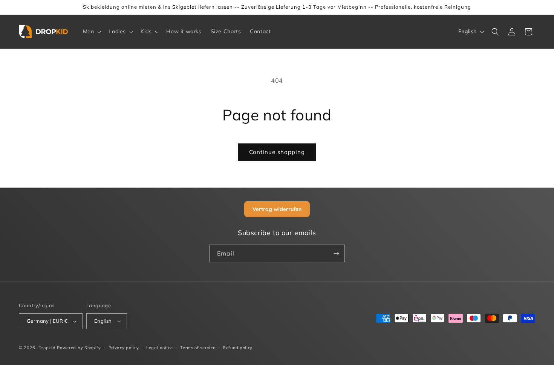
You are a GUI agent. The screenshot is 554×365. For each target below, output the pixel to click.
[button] (91, 31)
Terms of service (197, 347)
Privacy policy (124, 347)
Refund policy (238, 347)
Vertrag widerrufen (277, 209)
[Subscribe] (336, 253)
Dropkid (47, 347)
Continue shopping (277, 152)
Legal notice (159, 347)
